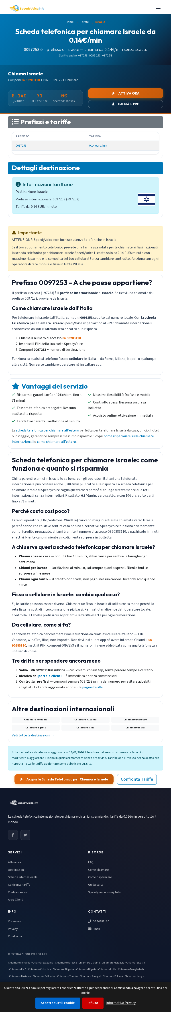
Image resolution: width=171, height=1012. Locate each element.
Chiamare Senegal (90, 976)
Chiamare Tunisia (67, 976)
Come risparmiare (100, 877)
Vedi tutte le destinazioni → (33, 735)
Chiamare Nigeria (86, 969)
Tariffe (84, 22)
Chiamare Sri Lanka (44, 976)
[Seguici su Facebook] (13, 835)
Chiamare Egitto (135, 963)
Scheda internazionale (23, 877)
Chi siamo (14, 921)
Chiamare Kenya (134, 976)
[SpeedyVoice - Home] (26, 8)
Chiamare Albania (42, 963)
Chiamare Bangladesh (131, 969)
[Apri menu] (158, 8)
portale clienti (49, 675)
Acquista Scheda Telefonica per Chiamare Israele (67, 779)
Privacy (13, 929)
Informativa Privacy (121, 1002)
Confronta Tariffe (137, 779)
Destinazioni (16, 869)
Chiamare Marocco (66, 963)
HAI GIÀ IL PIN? (128, 104)
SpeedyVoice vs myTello (104, 892)
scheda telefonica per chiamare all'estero (47, 430)
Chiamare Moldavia (113, 963)
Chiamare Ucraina (89, 963)
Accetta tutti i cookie (58, 1002)
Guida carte (96, 884)
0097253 (21, 145)
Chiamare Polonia (112, 976)
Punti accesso (17, 892)
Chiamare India (107, 969)
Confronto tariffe (19, 884)
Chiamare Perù (17, 969)
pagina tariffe (92, 687)
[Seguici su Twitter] (25, 835)
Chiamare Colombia (39, 969)
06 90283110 (100, 921)
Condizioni (15, 936)
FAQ (91, 862)
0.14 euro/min (98, 145)
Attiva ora (14, 862)
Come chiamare (98, 869)
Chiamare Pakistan (20, 976)
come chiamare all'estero (56, 441)
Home (70, 22)
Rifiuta (93, 1002)
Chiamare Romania (19, 963)
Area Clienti (15, 899)
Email (96, 929)
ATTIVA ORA (129, 93)
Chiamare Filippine (63, 969)
